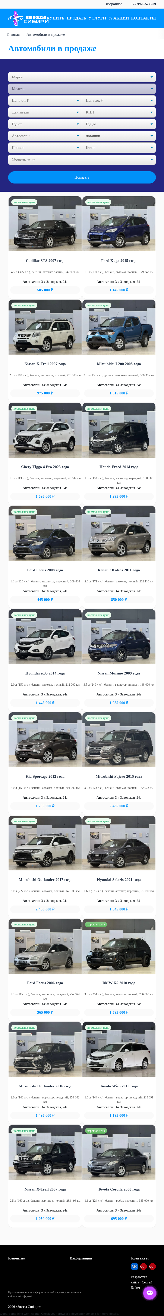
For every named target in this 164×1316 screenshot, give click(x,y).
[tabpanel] (45, 224)
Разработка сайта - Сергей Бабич (141, 1282)
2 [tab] (39, 246)
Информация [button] (81, 1258)
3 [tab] (45, 246)
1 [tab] (32, 246)
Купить (55, 18)
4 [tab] (51, 246)
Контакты (143, 18)
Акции (121, 18)
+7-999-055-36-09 (143, 4)
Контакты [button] (140, 1258)
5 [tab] (58, 246)
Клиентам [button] (16, 1258)
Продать (76, 18)
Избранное (114, 4)
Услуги (97, 18)
